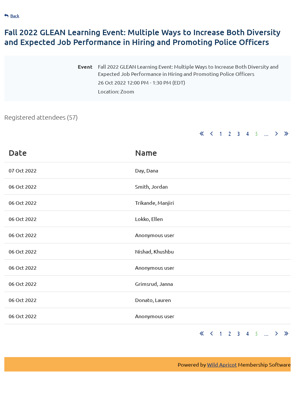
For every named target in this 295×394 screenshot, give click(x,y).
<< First (202, 133)
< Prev (211, 133)
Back (14, 15)
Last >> (286, 133)
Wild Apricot (222, 364)
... (266, 133)
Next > (276, 133)
